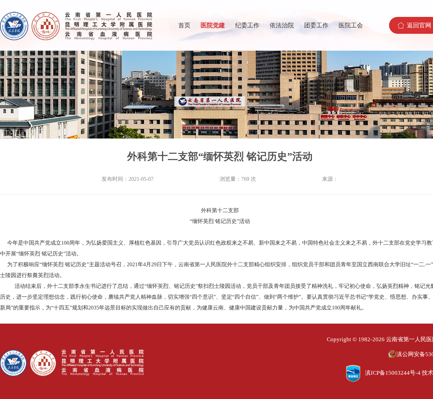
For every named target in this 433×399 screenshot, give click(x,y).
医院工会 (351, 25)
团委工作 (316, 25)
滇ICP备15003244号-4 (392, 373)
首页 (184, 25)
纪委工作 (247, 25)
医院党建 (213, 25)
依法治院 (282, 25)
